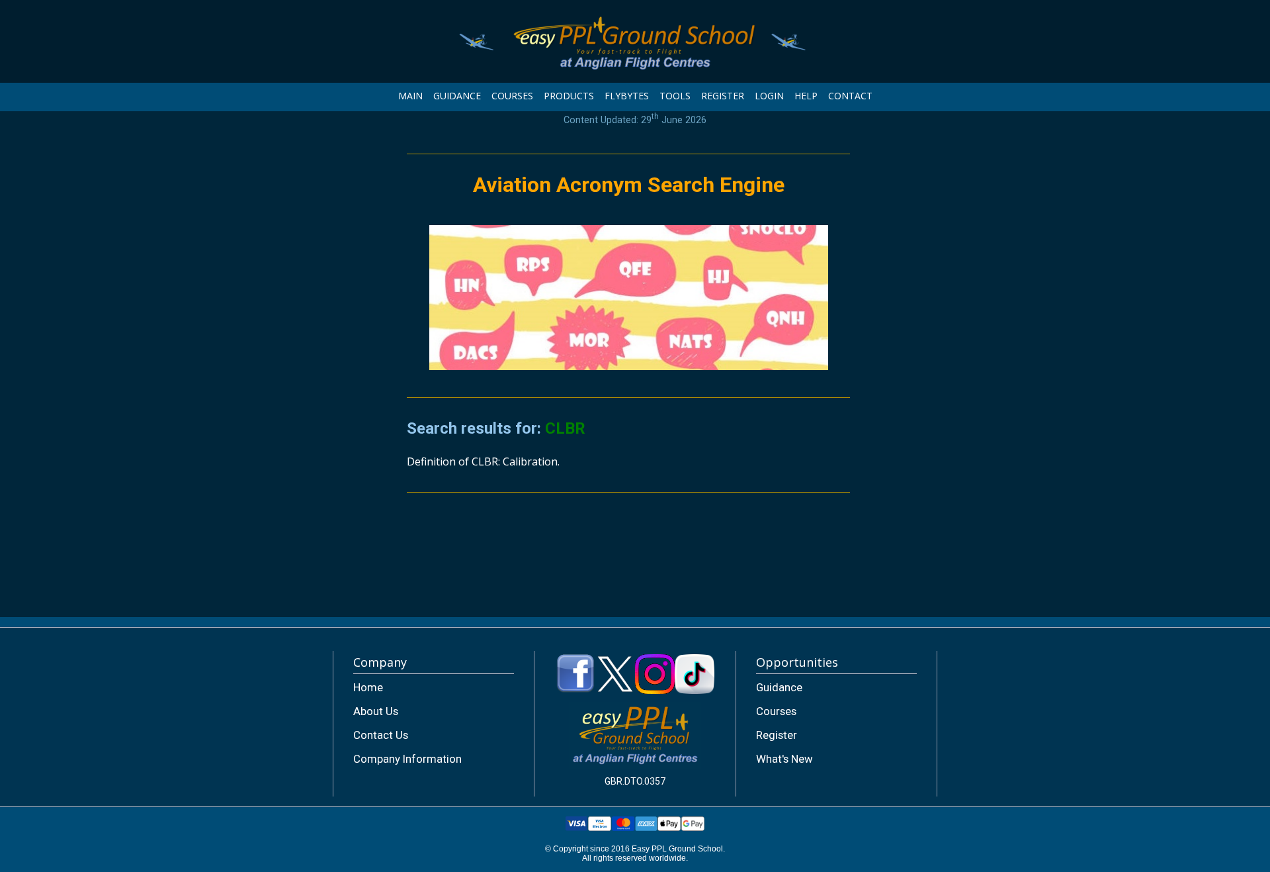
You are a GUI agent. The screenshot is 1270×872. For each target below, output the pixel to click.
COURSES (512, 95)
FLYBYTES (627, 95)
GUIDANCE (457, 95)
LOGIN (769, 95)
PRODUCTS (569, 95)
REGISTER (722, 95)
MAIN (410, 95)
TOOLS (675, 95)
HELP (806, 95)
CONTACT (850, 95)
